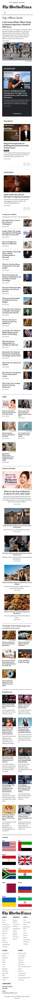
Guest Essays (16, 928)
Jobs (3, 964)
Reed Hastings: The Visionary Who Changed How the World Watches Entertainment (8, 788)
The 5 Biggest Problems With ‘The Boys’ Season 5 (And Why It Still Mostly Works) (24, 788)
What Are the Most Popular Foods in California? (24, 643)
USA (10, 2)
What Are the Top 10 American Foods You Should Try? (9, 321)
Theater (25, 944)
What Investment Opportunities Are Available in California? (10, 343)
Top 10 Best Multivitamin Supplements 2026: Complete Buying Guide (8, 457)
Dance (25, 933)
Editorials (15, 926)
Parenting (5, 971)
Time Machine (22, 973)
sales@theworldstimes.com (9, 993)
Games (4, 955)
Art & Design (26, 922)
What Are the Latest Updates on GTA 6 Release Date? (24, 706)
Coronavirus (5, 924)
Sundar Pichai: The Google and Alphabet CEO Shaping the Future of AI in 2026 (11, 233)
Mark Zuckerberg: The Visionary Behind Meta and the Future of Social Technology (11, 278)
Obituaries (5, 942)
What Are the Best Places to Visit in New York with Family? (11, 266)
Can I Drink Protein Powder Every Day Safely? (24, 434)
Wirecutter (21, 957)
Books (25, 924)
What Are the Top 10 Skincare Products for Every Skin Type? (9, 412)
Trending (4, 946)
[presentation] (24, 164)
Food (3, 960)
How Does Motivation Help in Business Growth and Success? (11, 289)
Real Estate (5, 973)
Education (5, 957)
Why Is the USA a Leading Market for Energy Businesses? (11, 385)
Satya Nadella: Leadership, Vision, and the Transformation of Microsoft (11, 254)
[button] (14, 114)
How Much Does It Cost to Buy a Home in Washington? (11, 222)
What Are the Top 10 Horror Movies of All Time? (8, 706)
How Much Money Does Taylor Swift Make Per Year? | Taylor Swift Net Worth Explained (7, 731)
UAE (19, 2)
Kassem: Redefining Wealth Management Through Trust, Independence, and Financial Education (15, 94)
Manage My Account (24, 977)
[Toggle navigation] (4, 12)
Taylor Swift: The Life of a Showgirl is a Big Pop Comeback (17, 196)
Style (3, 975)
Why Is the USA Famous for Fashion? (11, 364)
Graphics (20, 971)
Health (4, 962)
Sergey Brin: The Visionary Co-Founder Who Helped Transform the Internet (11, 311)
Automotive (5, 953)
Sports (4, 940)
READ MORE (5, 41)
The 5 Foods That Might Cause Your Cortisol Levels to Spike (7, 683)
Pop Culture (26, 939)
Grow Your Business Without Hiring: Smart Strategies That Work (25, 817)
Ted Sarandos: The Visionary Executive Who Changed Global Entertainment (24, 759)
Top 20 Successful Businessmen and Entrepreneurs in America (7, 759)
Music (25, 937)
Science (4, 938)
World (4, 922)
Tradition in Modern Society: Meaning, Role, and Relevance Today (8, 817)
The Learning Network (24, 966)
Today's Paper (6, 944)
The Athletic (21, 955)
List (24, 930)
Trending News (6, 927)
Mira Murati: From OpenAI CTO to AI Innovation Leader (11, 374)
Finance (15, 939)
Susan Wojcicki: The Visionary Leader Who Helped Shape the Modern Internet (24, 730)
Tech (3, 935)
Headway (20, 962)
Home (4, 920)
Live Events (21, 964)
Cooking (20, 960)
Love (3, 966)
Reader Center (22, 953)
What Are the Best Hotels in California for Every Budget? (11, 300)
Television (26, 941)
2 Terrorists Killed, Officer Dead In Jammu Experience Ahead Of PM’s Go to (16, 24)
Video (19, 969)
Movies (25, 935)
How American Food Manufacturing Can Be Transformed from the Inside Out (9, 663)
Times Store (21, 975)
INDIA (23, 2)
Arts (24, 920)
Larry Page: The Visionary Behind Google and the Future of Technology (11, 332)
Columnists (16, 924)
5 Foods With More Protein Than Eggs (24, 661)
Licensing (21, 980)
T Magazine (5, 977)
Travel (4, 980)
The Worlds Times (19, 996)
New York (4, 931)
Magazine (5, 969)
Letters (15, 930)
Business (4, 933)
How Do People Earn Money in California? (9, 243)
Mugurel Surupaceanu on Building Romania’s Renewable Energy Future (16, 145)
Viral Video (16, 937)
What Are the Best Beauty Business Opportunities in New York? (25, 413)
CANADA (15, 2)
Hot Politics (5, 929)
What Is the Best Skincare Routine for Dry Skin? (8, 434)
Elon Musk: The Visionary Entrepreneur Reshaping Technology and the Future (11, 354)
